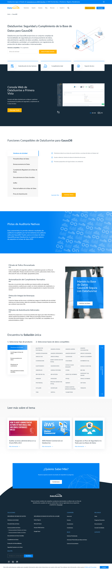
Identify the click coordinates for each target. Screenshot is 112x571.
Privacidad (59, 504)
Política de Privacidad (90, 567)
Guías (95, 516)
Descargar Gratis (14, 110)
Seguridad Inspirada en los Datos (15, 547)
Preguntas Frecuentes (99, 520)
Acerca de (69, 516)
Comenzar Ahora (68, 194)
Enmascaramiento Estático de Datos (17, 532)
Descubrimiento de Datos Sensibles (15, 535)
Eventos (69, 520)
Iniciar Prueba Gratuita (47, 51)
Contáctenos (70, 527)
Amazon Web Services (39, 527)
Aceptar (104, 567)
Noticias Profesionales (72, 536)
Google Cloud (37, 531)
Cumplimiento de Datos (12, 539)
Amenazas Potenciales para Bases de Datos (77, 539)
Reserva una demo (90, 8)
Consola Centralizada (99, 527)
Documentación (98, 524)
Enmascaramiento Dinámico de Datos (17, 530)
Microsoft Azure (37, 523)
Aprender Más (55, 195)
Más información (13, 446)
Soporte (33, 7)
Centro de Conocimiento (72, 543)
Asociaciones (70, 524)
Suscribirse (28, 555)
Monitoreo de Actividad (13, 520)
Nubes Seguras (37, 520)
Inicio (8, 14)
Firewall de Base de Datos (13, 523)
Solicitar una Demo (84, 303)
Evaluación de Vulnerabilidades (14, 543)
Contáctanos (56, 482)
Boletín (9, 551)
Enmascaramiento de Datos (13, 527)
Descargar (100, 8)
